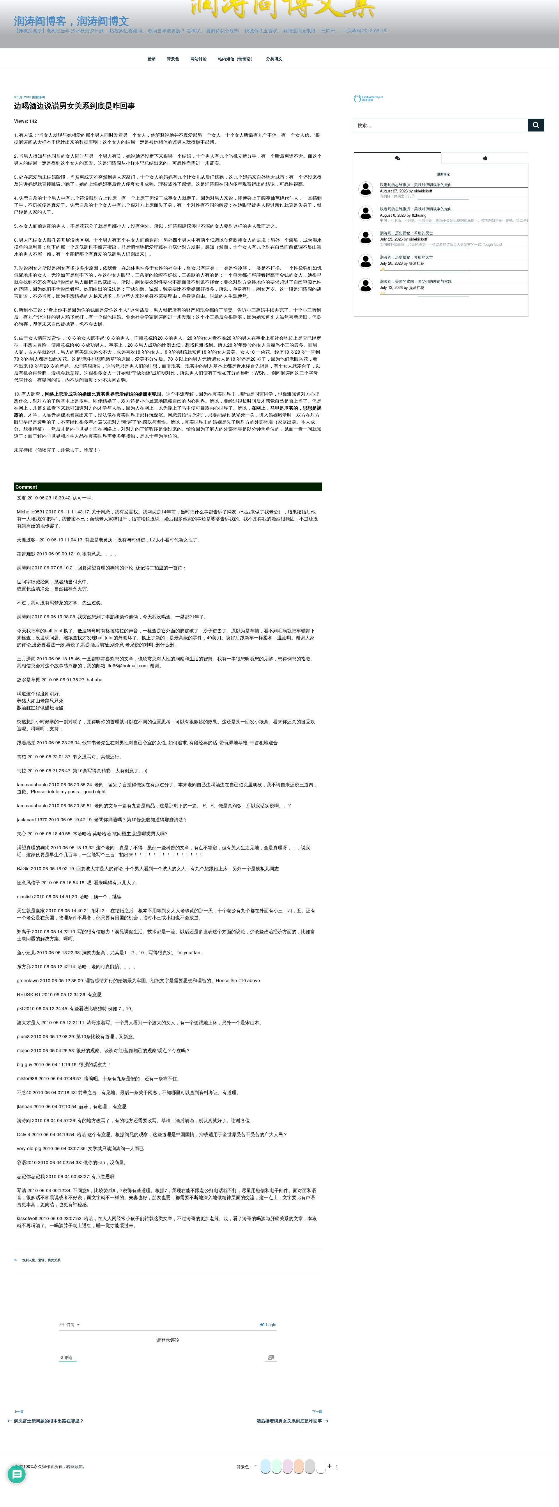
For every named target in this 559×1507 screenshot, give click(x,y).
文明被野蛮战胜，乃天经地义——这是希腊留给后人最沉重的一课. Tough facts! (441, 244)
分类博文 (274, 59)
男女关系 (54, 1260)
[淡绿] (277, 1466)
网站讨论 (198, 59)
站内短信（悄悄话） (236, 59)
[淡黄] (299, 1466)
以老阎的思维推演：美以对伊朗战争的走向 (416, 184)
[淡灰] (310, 1466)
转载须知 (74, 1466)
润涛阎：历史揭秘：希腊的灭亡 (406, 233)
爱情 (41, 1260)
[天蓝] (265, 1466)
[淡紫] (288, 1466)
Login (270, 1324)
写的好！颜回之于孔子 (397, 196)
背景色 (173, 59)
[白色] (321, 1466)
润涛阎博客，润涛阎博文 (71, 20)
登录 (151, 59)
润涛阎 (40, 97)
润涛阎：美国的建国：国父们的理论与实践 (416, 281)
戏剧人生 (28, 1260)
